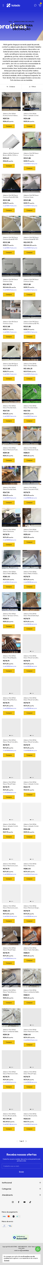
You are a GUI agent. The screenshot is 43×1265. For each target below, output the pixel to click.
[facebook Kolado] (19, 1202)
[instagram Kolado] (13, 1202)
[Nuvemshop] (21, 1251)
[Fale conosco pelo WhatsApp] (38, 1249)
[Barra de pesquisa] (35, 5)
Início (10, 21)
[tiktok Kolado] (30, 1202)
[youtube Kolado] (24, 1202)
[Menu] (3, 5)
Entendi (6, 1260)
